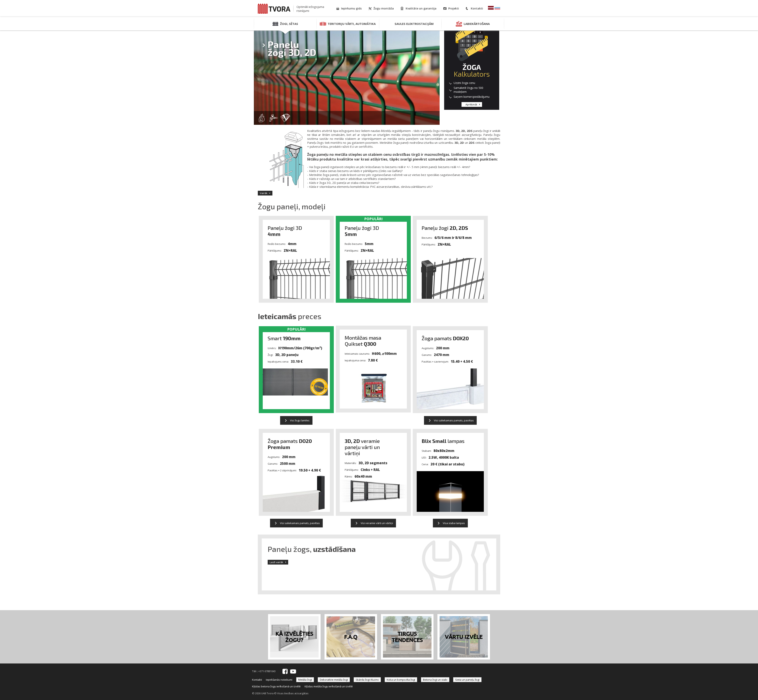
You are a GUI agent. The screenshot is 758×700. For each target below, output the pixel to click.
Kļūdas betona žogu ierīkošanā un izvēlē (276, 686)
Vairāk (263, 193)
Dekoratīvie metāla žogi (334, 679)
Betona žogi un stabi (435, 679)
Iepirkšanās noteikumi (279, 679)
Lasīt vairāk (276, 562)
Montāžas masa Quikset (363, 340)
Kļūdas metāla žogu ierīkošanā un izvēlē (329, 686)
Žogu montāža (383, 8)
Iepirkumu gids (351, 8)
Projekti (453, 8)
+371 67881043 (267, 671)
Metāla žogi (305, 679)
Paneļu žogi (445, 228)
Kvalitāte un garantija (421, 8)
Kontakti (477, 8)
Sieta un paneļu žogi (467, 679)
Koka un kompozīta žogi (401, 679)
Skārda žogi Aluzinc (367, 679)
